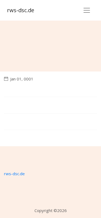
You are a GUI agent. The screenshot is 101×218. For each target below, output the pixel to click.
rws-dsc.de (20, 10)
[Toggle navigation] (86, 10)
